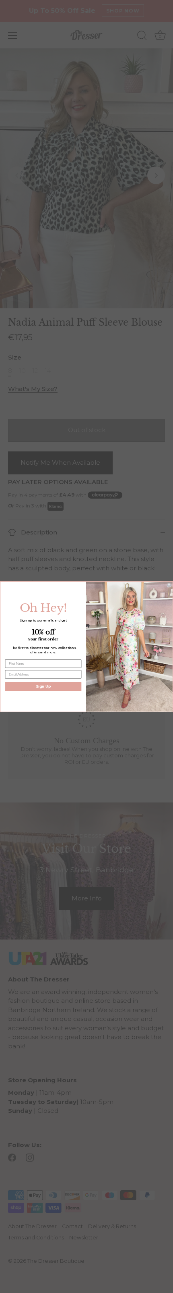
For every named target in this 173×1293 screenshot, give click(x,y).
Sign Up (43, 686)
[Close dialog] (169, 585)
